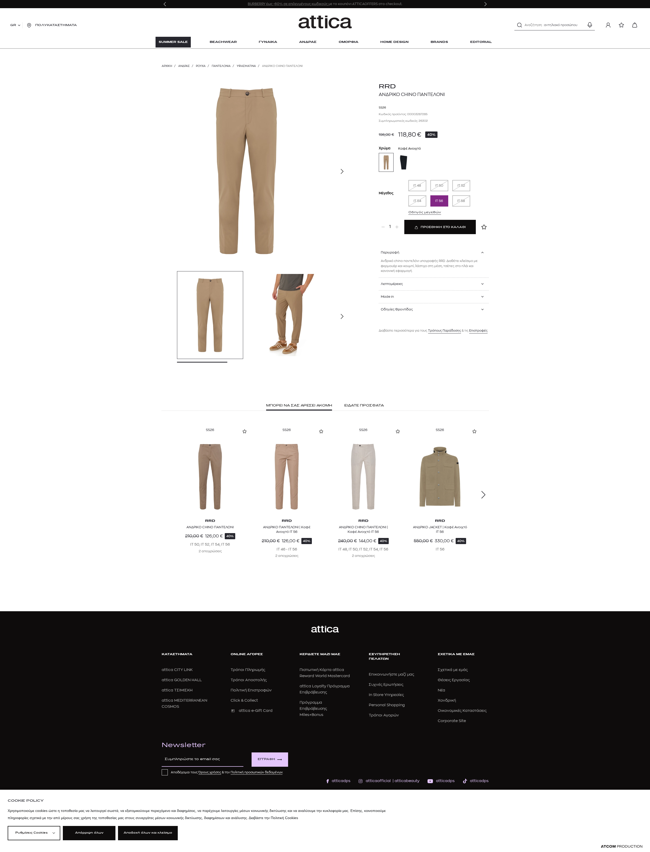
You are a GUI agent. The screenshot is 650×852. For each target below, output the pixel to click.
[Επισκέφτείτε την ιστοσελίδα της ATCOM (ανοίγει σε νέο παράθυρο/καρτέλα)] (621, 846)
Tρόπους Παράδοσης (444, 330)
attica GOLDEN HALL (182, 680)
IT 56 (439, 200)
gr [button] (13, 25)
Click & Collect (244, 700)
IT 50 (439, 185)
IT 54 (417, 200)
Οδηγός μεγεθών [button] (424, 212)
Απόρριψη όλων (89, 833)
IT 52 (461, 185)
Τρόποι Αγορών (384, 715)
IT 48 (417, 185)
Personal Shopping (387, 705)
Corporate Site (452, 721)
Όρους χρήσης (209, 772)
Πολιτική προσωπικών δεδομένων (256, 772)
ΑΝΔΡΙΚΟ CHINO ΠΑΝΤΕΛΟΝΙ (210, 527)
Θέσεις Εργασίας (454, 680)
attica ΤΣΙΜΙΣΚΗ (177, 690)
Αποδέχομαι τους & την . (227, 772)
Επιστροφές (478, 330)
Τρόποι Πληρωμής (248, 670)
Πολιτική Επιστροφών (251, 690)
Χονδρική (447, 700)
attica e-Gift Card (256, 711)
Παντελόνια (221, 66)
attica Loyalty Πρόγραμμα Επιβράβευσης (325, 689)
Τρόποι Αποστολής (249, 680)
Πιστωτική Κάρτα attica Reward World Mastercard (325, 673)
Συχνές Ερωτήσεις (386, 685)
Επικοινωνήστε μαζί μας (391, 674)
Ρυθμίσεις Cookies (31, 833)
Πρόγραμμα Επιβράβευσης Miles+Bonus (313, 709)
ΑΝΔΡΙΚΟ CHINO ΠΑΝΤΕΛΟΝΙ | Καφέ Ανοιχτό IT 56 (363, 529)
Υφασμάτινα (246, 66)
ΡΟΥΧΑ (201, 66)
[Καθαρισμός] (581, 25)
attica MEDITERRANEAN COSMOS (184, 704)
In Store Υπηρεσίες (386, 695)
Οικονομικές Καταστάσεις (462, 711)
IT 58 (461, 200)
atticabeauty (405, 781)
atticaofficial (378, 781)
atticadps (341, 781)
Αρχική (167, 66)
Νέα (441, 690)
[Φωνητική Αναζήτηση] (590, 25)
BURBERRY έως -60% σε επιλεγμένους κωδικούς (288, 4)
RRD (387, 87)
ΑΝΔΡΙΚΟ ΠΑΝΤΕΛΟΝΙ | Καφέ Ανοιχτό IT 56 (286, 529)
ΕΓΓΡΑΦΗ (266, 759)
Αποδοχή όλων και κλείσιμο (148, 833)
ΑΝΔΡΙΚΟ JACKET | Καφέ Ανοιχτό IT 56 (440, 529)
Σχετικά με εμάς (453, 670)
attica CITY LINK (177, 670)
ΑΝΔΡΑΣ (184, 66)
